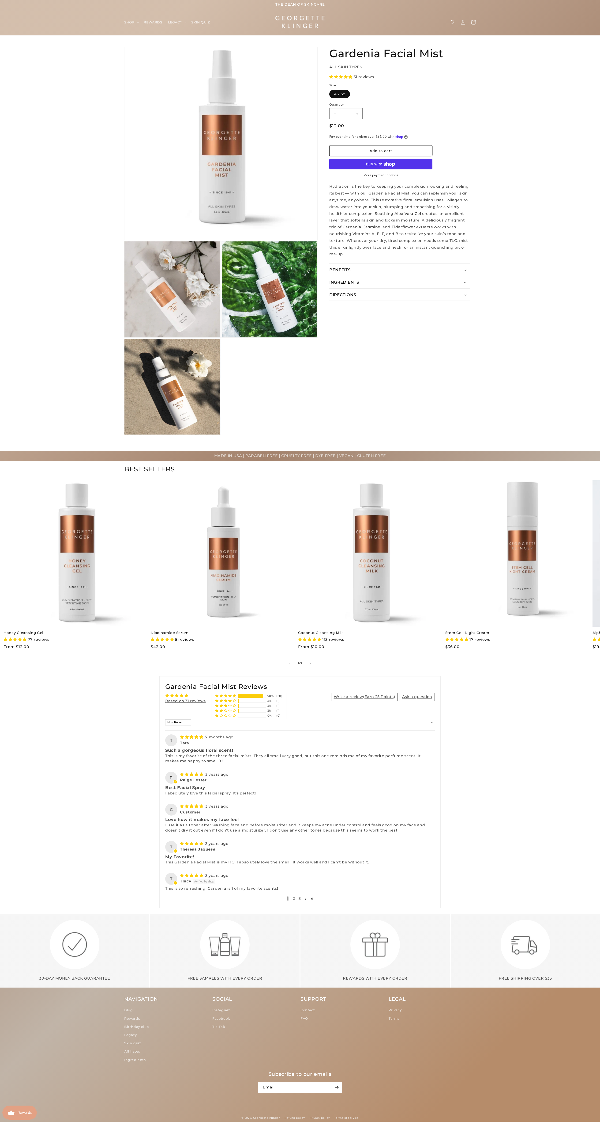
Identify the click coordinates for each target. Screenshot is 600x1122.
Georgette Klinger (266, 1117)
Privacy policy (319, 1117)
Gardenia (352, 227)
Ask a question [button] (417, 697)
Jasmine (372, 227)
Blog (128, 1010)
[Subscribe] (337, 1087)
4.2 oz (339, 94)
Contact (307, 1010)
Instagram (221, 1010)
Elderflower (403, 227)
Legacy (130, 1035)
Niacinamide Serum (170, 633)
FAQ (304, 1018)
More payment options (381, 175)
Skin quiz (132, 1043)
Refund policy (295, 1117)
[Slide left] (290, 663)
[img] (192, 737)
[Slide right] (310, 663)
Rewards (132, 1018)
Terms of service (346, 1117)
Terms (394, 1018)
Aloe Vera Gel (407, 213)
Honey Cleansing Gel (23, 633)
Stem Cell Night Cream (467, 633)
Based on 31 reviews (185, 701)
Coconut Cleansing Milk (321, 633)
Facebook (221, 1018)
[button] (131, 22)
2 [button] (294, 898)
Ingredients (135, 1060)
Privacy (395, 1010)
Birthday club (136, 1027)
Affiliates (132, 1051)
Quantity (336, 104)
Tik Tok (218, 1027)
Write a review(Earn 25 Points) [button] (364, 697)
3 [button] (300, 898)
